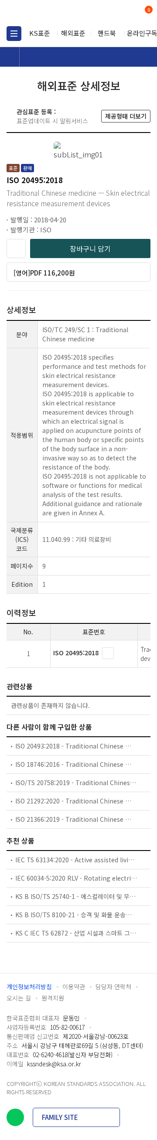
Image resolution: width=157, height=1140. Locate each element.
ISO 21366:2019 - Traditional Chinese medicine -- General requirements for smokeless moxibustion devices (76, 819)
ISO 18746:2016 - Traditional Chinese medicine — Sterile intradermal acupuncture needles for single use (76, 764)
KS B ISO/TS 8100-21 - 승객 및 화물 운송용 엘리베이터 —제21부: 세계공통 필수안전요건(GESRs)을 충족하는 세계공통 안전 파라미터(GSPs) (76, 914)
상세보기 (108, 653)
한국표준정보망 (46, 13)
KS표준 (39, 32)
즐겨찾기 (16, 248)
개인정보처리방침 (29, 986)
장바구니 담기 (90, 248)
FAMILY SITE (60, 1117)
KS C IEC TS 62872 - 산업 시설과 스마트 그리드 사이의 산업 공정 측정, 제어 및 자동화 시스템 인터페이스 (76, 933)
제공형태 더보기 (126, 116)
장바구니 (147, 10)
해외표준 (73, 32)
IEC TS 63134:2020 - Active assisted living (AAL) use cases (76, 859)
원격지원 (52, 998)
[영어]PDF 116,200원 (44, 272)
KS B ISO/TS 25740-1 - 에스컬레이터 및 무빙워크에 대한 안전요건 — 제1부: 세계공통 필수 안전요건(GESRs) (76, 896)
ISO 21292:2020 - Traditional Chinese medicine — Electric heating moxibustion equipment (76, 800)
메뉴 (14, 33)
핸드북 (107, 32)
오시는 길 (19, 998)
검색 (112, 13)
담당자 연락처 (113, 986)
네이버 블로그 (15, 1117)
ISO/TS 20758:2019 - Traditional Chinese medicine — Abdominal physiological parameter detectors (76, 782)
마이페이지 (127, 13)
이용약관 (73, 986)
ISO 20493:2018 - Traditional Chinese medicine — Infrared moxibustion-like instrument (76, 746)
